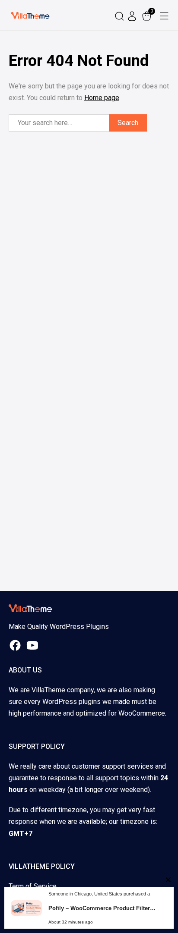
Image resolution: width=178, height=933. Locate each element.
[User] (133, 15)
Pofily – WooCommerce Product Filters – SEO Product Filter (103, 908)
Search (128, 123)
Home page (101, 98)
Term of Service (33, 886)
